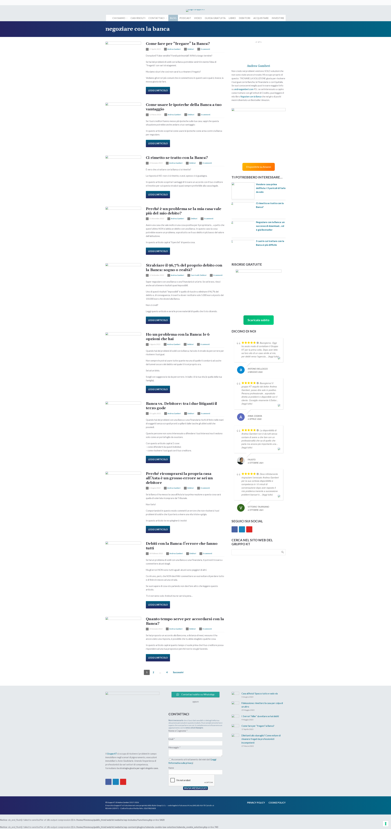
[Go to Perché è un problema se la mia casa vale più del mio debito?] (123, 218)
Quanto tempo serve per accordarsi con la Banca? (185, 621)
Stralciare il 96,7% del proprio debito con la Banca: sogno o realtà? (184, 267)
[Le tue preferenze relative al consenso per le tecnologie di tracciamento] (386, 824)
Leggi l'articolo (158, 90)
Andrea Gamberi (174, 49)
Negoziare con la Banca (250, 96)
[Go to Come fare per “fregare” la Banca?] (123, 53)
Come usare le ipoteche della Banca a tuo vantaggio (184, 107)
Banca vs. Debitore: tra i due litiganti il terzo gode (181, 405)
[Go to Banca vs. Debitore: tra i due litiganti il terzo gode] (123, 413)
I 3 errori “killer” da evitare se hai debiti (260, 716)
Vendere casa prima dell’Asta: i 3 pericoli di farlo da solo (270, 188)
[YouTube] (249, 529)
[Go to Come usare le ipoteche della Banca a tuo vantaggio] (123, 114)
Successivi (178, 672)
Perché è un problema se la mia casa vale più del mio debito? (183, 211)
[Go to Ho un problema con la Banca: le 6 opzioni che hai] (123, 344)
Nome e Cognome (178, 730)
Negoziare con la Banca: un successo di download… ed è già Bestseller (270, 226)
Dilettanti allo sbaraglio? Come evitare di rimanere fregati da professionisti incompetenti (261, 739)
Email (171, 739)
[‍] (107, 2)
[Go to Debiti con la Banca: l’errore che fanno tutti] (123, 553)
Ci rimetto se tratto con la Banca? (177, 157)
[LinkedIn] (242, 529)
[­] (108, 18)
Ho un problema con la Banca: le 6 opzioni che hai (178, 336)
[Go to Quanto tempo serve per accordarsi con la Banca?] (123, 629)
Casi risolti (195, 275)
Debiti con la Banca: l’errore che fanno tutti (181, 545)
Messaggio (174, 747)
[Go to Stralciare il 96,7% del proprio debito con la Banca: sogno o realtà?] (123, 275)
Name (171, 768)
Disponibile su (258, 166)
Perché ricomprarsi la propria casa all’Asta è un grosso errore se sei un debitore (179, 478)
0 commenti (205, 49)
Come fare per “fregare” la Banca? (178, 43)
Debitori (190, 49)
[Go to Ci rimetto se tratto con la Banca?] (123, 167)
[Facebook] (235, 529)
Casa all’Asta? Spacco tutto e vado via (259, 693)
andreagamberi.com (243, 89)
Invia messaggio (195, 788)
